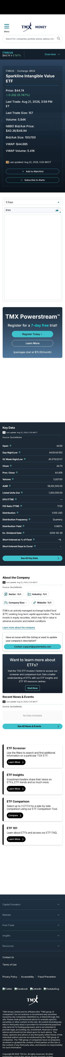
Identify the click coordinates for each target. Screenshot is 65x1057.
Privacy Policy (10, 976)
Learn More (32, 343)
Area (8, 210)
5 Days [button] (9, 202)
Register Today (31, 334)
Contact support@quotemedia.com (32, 646)
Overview (50, 54)
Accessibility (27, 976)
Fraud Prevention (47, 976)
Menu (6, 31)
